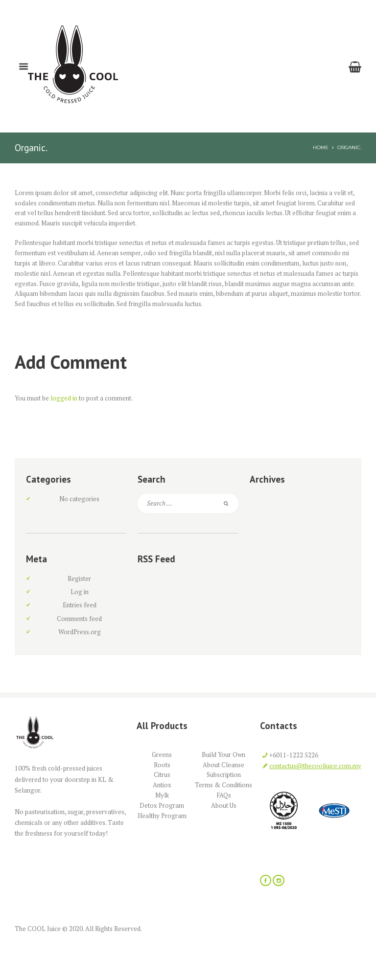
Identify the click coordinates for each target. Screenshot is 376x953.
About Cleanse (223, 764)
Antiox (162, 784)
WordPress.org (79, 631)
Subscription (224, 774)
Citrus (162, 774)
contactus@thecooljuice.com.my (315, 765)
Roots (162, 764)
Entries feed (79, 604)
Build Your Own (223, 754)
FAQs (223, 795)
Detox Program (162, 805)
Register (79, 578)
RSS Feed (156, 559)
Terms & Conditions (223, 784)
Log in (79, 591)
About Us (223, 805)
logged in (63, 398)
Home (321, 147)
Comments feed (79, 618)
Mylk (162, 795)
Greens (162, 754)
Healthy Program (162, 815)
